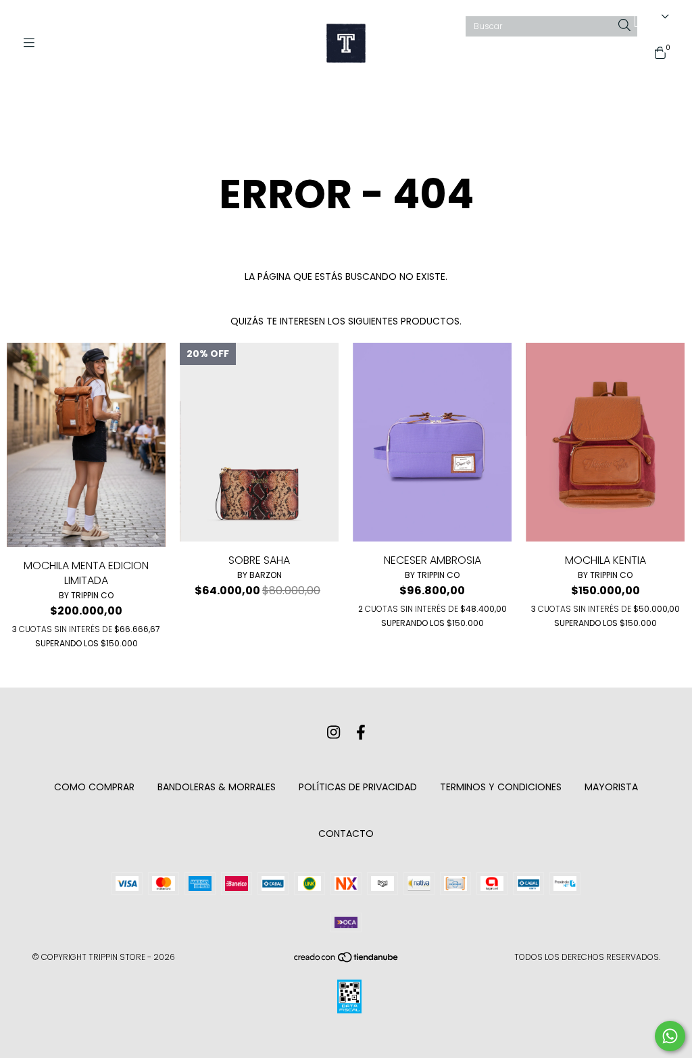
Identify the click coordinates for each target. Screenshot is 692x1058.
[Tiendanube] (347, 959)
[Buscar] (624, 26)
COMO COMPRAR (94, 787)
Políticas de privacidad (358, 787)
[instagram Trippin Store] (333, 732)
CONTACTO (346, 833)
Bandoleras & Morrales (216, 787)
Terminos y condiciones (501, 787)
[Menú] (34, 43)
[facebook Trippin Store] (360, 732)
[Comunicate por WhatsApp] (670, 1036)
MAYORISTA (611, 787)
